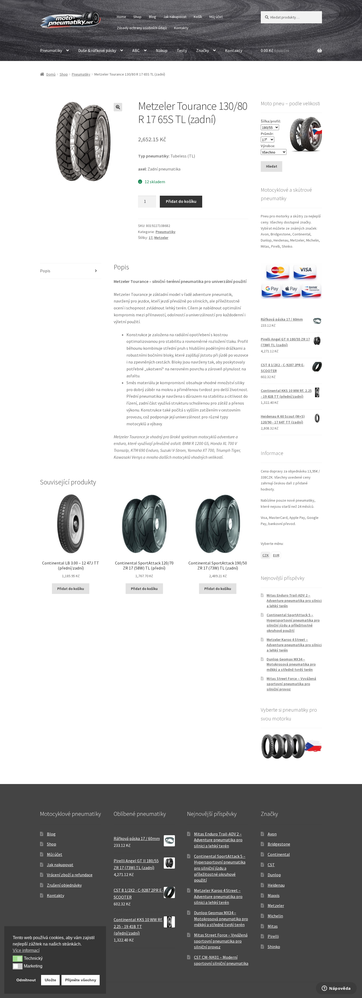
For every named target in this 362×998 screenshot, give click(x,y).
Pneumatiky (51, 50)
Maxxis (274, 895)
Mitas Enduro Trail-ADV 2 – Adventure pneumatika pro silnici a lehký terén (294, 600)
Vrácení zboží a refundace (69, 874)
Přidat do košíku (181, 201)
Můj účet (216, 16)
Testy (182, 50)
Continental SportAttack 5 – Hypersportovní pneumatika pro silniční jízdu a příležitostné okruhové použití (293, 622)
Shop (137, 16)
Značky (202, 50)
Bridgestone (279, 844)
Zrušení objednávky (64, 885)
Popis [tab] (45, 270)
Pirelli (273, 936)
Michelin (275, 915)
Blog (152, 16)
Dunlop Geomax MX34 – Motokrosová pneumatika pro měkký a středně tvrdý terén (291, 664)
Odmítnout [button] (26, 980)
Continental (279, 854)
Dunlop (274, 874)
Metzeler (161, 237)
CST (271, 864)
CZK (265, 555)
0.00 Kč (275, 50)
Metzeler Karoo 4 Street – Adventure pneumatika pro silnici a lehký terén (294, 645)
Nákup (161, 50)
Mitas (273, 926)
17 (150, 237)
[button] (118, 107)
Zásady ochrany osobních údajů (142, 27)
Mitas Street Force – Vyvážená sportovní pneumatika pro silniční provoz (291, 683)
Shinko (274, 946)
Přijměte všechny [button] (80, 980)
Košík (198, 16)
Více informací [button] (26, 950)
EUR (276, 555)
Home (121, 16)
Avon (272, 834)
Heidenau (276, 885)
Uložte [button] (50, 980)
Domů (51, 74)
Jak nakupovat (174, 16)
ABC (136, 50)
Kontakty (181, 27)
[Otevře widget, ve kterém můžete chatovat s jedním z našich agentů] (336, 988)
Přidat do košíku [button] (70, 588)
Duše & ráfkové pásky (97, 50)
